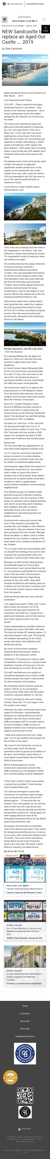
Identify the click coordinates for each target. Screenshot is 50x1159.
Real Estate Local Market (13, 26)
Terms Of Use (14, 1137)
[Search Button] (44, 19)
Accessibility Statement (21, 1139)
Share (45, 31)
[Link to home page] (15, 4)
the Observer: (16, 352)
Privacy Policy (33, 1137)
